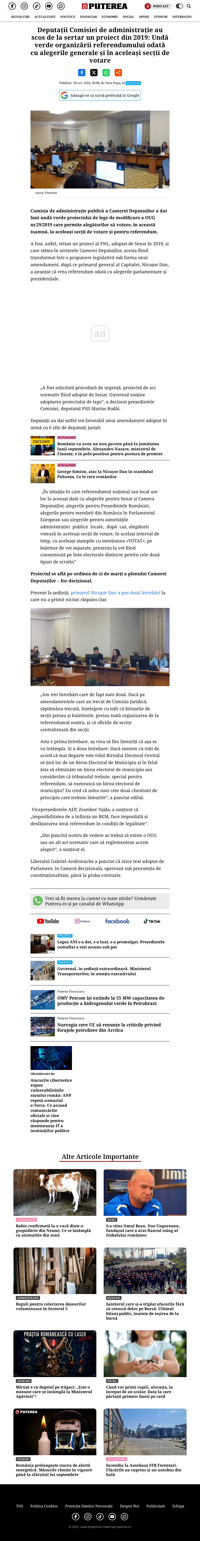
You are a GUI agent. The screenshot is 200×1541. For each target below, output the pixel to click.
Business (113, 1298)
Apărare (23, 1381)
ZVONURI (161, 17)
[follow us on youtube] (47, 922)
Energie (23, 1459)
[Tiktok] (36, 6)
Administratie (28, 1298)
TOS (19, 1506)
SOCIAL (128, 17)
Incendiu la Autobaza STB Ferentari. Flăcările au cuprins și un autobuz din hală (143, 1470)
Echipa (178, 1506)
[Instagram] (24, 6)
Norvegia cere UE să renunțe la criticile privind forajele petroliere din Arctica (109, 1027)
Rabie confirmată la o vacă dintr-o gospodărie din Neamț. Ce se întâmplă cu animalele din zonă (53, 1231)
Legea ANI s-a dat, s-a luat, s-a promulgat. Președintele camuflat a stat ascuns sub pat (111, 944)
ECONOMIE (110, 17)
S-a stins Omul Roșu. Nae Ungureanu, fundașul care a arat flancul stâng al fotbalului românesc (143, 1231)
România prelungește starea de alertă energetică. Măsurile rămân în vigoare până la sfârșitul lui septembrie (54, 1470)
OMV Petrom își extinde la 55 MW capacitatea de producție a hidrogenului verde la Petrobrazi (110, 1000)
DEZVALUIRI (20, 17)
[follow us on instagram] (82, 922)
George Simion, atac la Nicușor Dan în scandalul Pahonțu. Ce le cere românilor (105, 474)
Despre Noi (129, 1506)
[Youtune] (48, 6)
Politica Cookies (44, 1506)
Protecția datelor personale (89, 1506)
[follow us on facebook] (117, 921)
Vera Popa (112, 83)
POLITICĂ (67, 17)
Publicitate (156, 1506)
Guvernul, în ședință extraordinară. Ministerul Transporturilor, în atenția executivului (104, 971)
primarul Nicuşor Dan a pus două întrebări (115, 593)
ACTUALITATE (45, 17)
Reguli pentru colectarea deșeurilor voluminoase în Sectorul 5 (51, 1306)
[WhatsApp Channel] (61, 6)
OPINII (144, 17)
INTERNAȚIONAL (185, 17)
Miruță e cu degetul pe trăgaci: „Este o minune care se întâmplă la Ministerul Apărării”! (54, 1392)
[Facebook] (12, 6)
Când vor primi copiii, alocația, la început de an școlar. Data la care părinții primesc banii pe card (139, 1392)
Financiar (88, 17)
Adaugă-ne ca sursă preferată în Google (104, 95)
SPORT (111, 1219)
